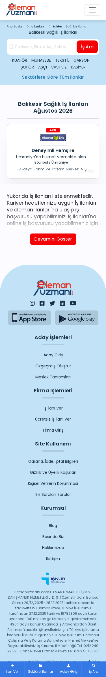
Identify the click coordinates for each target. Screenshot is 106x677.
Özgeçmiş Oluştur (53, 366)
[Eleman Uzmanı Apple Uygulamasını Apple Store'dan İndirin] (29, 317)
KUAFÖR (19, 60)
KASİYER (78, 67)
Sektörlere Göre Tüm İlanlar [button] (53, 77)
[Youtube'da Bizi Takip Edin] (73, 303)
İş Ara (87, 47)
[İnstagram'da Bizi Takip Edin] (32, 303)
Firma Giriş (53, 430)
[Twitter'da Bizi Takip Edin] (52, 303)
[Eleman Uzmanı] (21, 10)
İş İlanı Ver (53, 408)
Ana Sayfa (14, 26)
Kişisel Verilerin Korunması (53, 483)
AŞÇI (42, 67)
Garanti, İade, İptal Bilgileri (53, 461)
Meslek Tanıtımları (53, 377)
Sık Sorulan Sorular (53, 494)
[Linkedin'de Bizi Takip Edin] (62, 303)
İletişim (53, 559)
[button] (93, 669)
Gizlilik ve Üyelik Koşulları (53, 472)
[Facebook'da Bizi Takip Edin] (42, 303)
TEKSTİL (62, 60)
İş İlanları (37, 26)
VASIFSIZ (59, 67)
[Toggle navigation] (92, 10)
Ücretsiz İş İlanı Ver (53, 419)
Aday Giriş (53, 355)
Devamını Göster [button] (53, 239)
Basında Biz (53, 536)
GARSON (81, 60)
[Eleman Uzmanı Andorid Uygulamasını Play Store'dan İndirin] (76, 317)
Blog (53, 525)
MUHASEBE (41, 60)
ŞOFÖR (27, 67)
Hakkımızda (53, 547)
